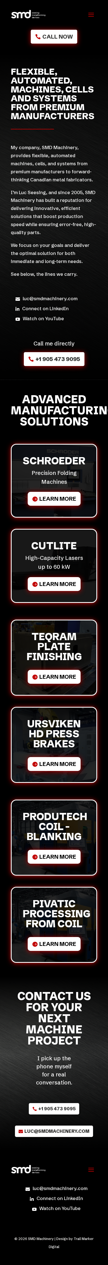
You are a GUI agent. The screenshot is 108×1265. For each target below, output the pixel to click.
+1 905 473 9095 (57, 358)
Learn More (57, 498)
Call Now (57, 36)
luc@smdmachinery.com (56, 1131)
